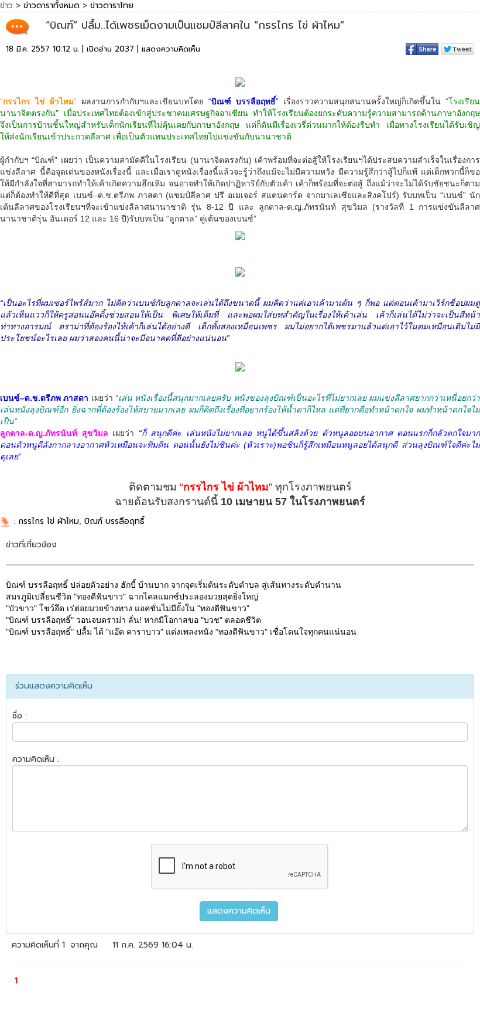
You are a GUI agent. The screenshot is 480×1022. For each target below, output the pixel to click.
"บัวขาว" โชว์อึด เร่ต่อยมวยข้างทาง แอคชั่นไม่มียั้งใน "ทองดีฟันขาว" (127, 608)
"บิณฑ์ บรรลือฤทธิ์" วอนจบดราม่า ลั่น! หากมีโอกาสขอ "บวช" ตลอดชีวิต (133, 620)
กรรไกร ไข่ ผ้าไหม (48, 521)
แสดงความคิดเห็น (171, 48)
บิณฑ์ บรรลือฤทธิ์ (114, 521)
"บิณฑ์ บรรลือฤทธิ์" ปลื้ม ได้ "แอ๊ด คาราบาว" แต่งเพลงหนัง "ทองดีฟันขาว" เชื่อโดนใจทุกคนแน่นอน (181, 631)
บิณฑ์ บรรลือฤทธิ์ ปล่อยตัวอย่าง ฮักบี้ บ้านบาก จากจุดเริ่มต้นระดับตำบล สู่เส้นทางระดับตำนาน (173, 585)
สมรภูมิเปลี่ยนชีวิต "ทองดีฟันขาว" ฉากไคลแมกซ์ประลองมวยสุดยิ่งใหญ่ (132, 596)
